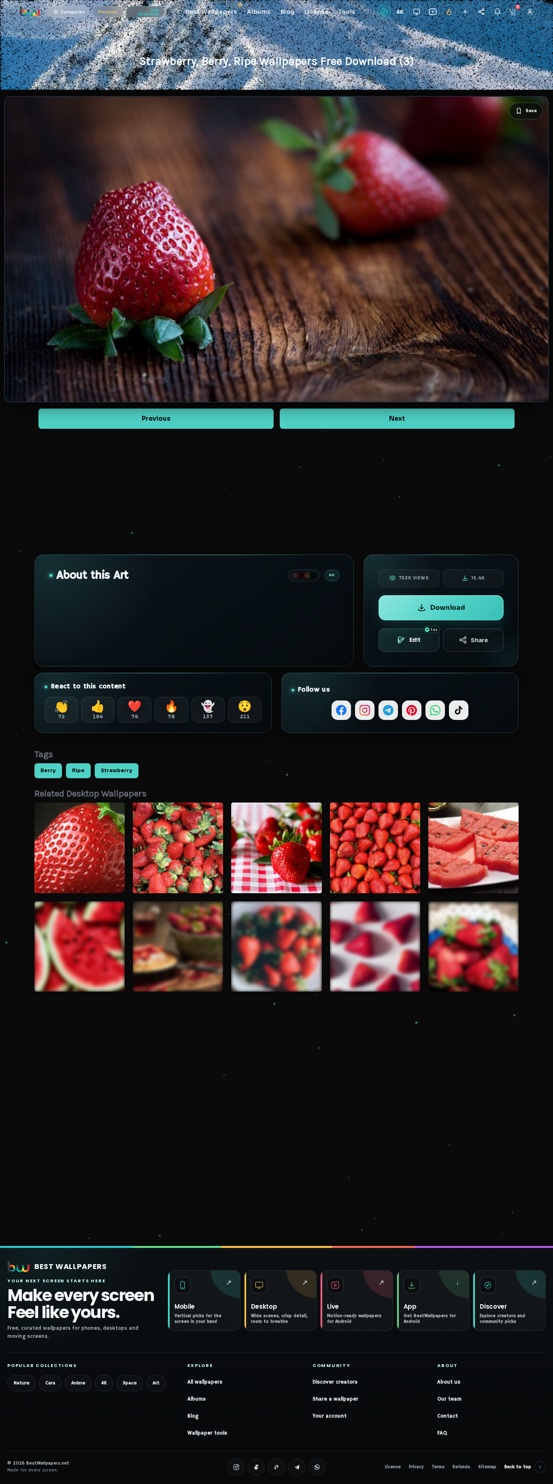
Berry (48, 770)
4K (104, 1383)
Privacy (416, 1467)
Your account (330, 1416)
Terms (438, 1467)
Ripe (78, 770)
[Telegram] (388, 710)
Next (397, 418)
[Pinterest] (411, 710)
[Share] (481, 12)
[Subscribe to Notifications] (497, 12)
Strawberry (116, 770)
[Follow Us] (465, 12)
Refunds (461, 1467)
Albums (196, 1399)
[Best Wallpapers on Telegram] (296, 1466)
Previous (156, 418)
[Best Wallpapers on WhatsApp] (316, 1466)
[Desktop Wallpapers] (416, 12)
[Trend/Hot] (449, 12)
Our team (449, 1399)
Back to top (523, 1466)
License (393, 1467)
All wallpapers (204, 1382)
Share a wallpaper (335, 1399)
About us (448, 1382)
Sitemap (487, 1467)
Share (479, 640)
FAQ (442, 1433)
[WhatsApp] (435, 710)
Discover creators (335, 1382)
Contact (447, 1416)
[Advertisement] (276, 491)
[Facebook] (341, 710)
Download (447, 607)
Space (130, 1383)
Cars (50, 1383)
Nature (22, 1383)
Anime (78, 1383)
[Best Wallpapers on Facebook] (256, 1466)
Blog (192, 1416)
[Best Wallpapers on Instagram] (236, 1466)
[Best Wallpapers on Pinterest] (276, 1466)
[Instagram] (364, 710)
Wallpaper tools (207, 1433)
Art (156, 1383)
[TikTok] (458, 710)
